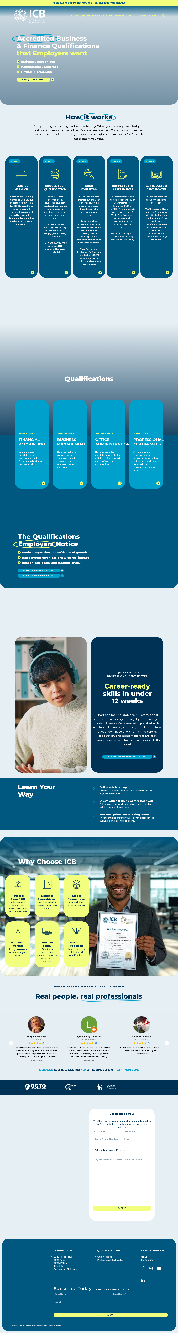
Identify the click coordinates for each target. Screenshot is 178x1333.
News (144, 1257)
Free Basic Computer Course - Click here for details (89, 3)
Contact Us (147, 1260)
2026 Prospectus (63, 1257)
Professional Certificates (110, 1260)
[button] (33, 80)
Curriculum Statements (66, 1269)
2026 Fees (59, 1260)
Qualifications (104, 1257)
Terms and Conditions (52, 1326)
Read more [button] (36, 1060)
